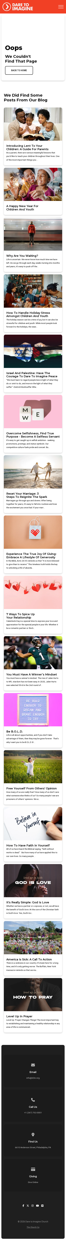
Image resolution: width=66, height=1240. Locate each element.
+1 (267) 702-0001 (33, 1112)
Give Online (33, 1182)
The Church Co (33, 1227)
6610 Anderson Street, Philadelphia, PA (33, 1147)
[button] (61, 6)
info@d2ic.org (33, 1078)
